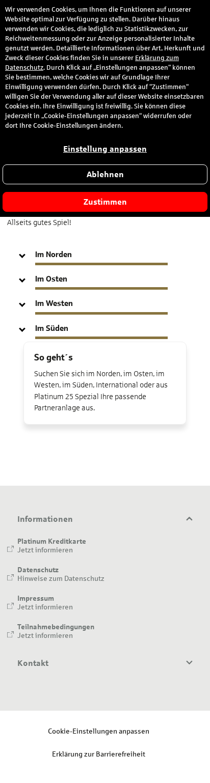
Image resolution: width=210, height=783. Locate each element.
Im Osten (51, 278)
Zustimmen (105, 202)
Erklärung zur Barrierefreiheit (98, 753)
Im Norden (53, 254)
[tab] (105, 254)
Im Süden (51, 328)
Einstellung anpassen (105, 149)
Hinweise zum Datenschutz (60, 578)
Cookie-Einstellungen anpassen (98, 730)
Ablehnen (105, 174)
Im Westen (54, 303)
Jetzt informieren (45, 549)
